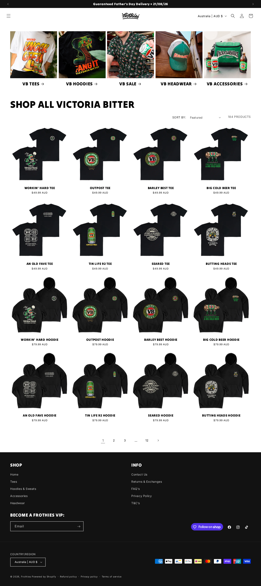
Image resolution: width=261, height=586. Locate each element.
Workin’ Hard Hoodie (40, 339)
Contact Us (139, 474)
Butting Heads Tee (221, 263)
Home (14, 474)
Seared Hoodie (160, 415)
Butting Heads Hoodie (221, 415)
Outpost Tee (100, 188)
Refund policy (68, 576)
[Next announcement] (253, 4)
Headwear (17, 503)
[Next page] (158, 440)
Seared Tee (161, 263)
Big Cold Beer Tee (221, 188)
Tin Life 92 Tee (100, 263)
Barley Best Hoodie (160, 339)
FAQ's (135, 488)
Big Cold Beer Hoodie (221, 339)
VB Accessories (225, 84)
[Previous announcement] (7, 4)
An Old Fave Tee (40, 263)
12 (147, 440)
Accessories (19, 496)
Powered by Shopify (44, 576)
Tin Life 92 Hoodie (100, 415)
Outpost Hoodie (100, 339)
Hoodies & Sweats (23, 488)
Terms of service (112, 576)
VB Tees (30, 84)
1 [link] (103, 440)
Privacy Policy (141, 496)
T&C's (135, 503)
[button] (8, 15)
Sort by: (179, 117)
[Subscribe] (78, 526)
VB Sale (127, 84)
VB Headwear (176, 84)
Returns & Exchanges (146, 481)
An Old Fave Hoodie (39, 415)
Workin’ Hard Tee (39, 188)
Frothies (26, 576)
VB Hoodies (79, 84)
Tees (13, 481)
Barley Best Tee (161, 188)
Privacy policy (89, 576)
